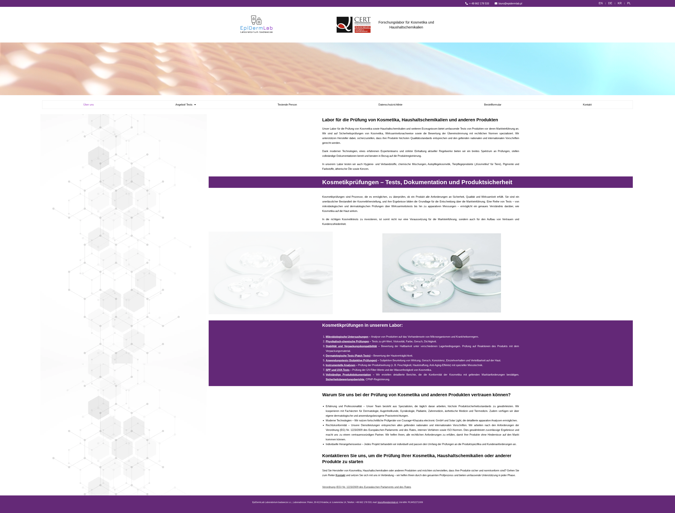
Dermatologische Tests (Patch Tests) (348, 355)
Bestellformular (492, 104)
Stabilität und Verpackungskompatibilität (351, 346)
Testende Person (287, 104)
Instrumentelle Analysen (340, 365)
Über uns (88, 104)
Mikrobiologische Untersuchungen (347, 336)
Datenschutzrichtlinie (390, 104)
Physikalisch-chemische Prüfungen (347, 341)
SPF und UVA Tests (337, 369)
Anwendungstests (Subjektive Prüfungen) (351, 360)
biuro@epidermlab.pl (388, 502)
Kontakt (587, 104)
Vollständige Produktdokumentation (348, 374)
